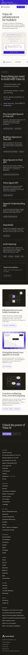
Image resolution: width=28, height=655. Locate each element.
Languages (5, 504)
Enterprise (5, 486)
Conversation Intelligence (9, 491)
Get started (21, 6)
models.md (5, 603)
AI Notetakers (6, 501)
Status (4, 547)
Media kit (4, 570)
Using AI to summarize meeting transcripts (13, 618)
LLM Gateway (6, 471)
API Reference (6, 539)
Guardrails (5, 468)
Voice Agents (5, 499)
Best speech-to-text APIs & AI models (12, 610)
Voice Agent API (6, 465)
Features (4, 473)
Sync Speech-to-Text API (9, 460)
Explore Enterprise (9, 325)
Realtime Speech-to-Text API (10, 457)
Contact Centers (6, 496)
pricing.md (5, 600)
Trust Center (5, 646)
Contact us (16, 433)
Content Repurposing (8, 516)
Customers (5, 573)
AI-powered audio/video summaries (11, 612)
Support (4, 545)
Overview (4, 585)
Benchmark (5, 593)
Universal (4, 588)
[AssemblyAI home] (5, 7)
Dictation (4, 522)
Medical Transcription (8, 494)
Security (4, 562)
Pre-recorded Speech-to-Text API (11, 455)
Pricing (4, 479)
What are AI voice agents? (9, 623)
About (4, 560)
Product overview (7, 452)
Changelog (5, 550)
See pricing (7, 366)
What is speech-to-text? (8, 620)
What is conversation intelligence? (11, 626)
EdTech (4, 524)
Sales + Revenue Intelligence (10, 527)
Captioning (5, 514)
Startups (4, 488)
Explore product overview (11, 409)
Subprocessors (5, 648)
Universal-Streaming (7, 590)
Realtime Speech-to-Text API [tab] (14, 34)
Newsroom (5, 567)
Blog (3, 575)
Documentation (6, 537)
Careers (4, 565)
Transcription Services (8, 530)
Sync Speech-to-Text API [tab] (14, 39)
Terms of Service (6, 642)
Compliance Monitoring (8, 519)
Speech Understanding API (9, 463)
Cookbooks (5, 542)
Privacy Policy (5, 644)
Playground (8, 476)
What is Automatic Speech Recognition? (13, 615)
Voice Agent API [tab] (14, 41)
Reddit (4, 552)
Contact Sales (6, 578)
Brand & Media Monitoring (9, 511)
